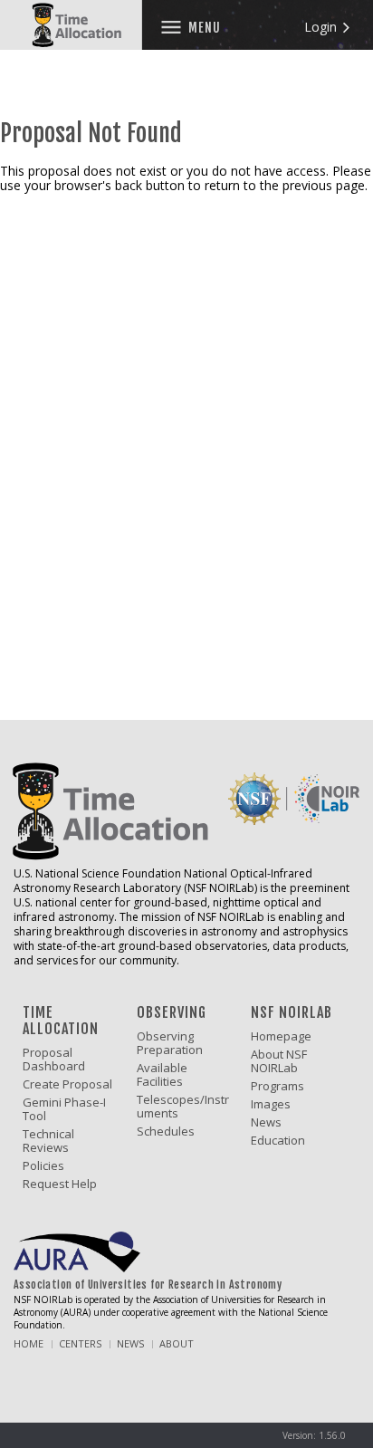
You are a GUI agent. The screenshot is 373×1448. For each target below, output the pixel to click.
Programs (277, 1086)
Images (271, 1104)
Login (322, 26)
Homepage (281, 1036)
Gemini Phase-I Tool (64, 1109)
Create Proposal (67, 1084)
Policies (43, 1166)
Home (28, 1343)
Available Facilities (162, 1074)
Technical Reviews (48, 1141)
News (266, 1122)
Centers (80, 1343)
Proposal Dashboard (54, 1059)
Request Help (60, 1184)
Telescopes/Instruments (183, 1106)
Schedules (166, 1131)
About (176, 1343)
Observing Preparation (170, 1043)
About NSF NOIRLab (279, 1061)
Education (278, 1140)
